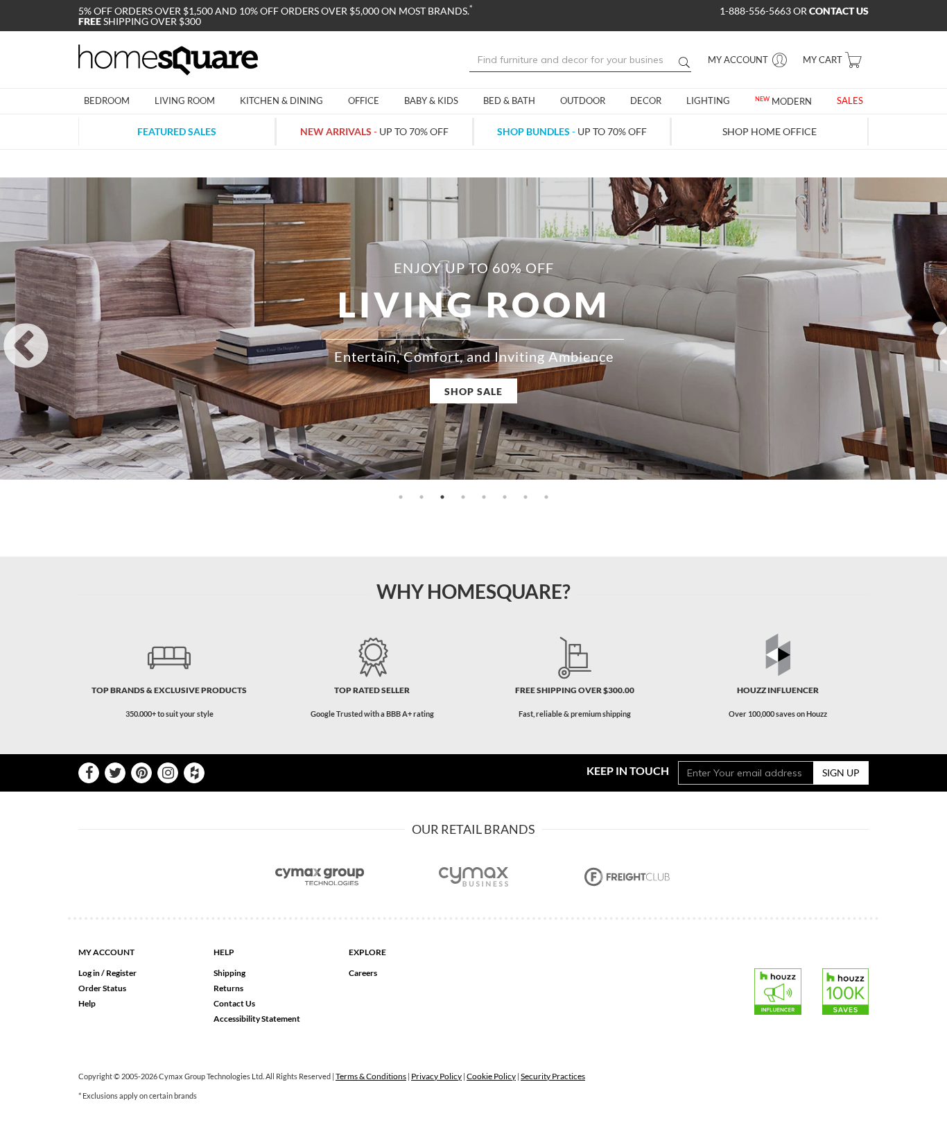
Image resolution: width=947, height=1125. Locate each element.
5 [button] (484, 497)
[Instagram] (167, 772)
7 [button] (525, 497)
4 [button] (463, 497)
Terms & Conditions (371, 1076)
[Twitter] (115, 772)
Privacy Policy (436, 1076)
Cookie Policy (491, 1076)
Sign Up (841, 772)
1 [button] (401, 497)
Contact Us (234, 1003)
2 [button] (421, 497)
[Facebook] (88, 772)
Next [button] (939, 328)
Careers (363, 973)
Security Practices (553, 1076)
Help (87, 1003)
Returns (228, 988)
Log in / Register (107, 973)
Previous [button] (7, 328)
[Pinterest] (141, 772)
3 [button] (442, 497)
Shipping (229, 973)
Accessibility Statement (257, 1018)
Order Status (102, 988)
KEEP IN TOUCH (628, 770)
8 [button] (546, 497)
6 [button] (505, 497)
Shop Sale (473, 391)
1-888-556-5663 (756, 11)
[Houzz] (194, 772)
